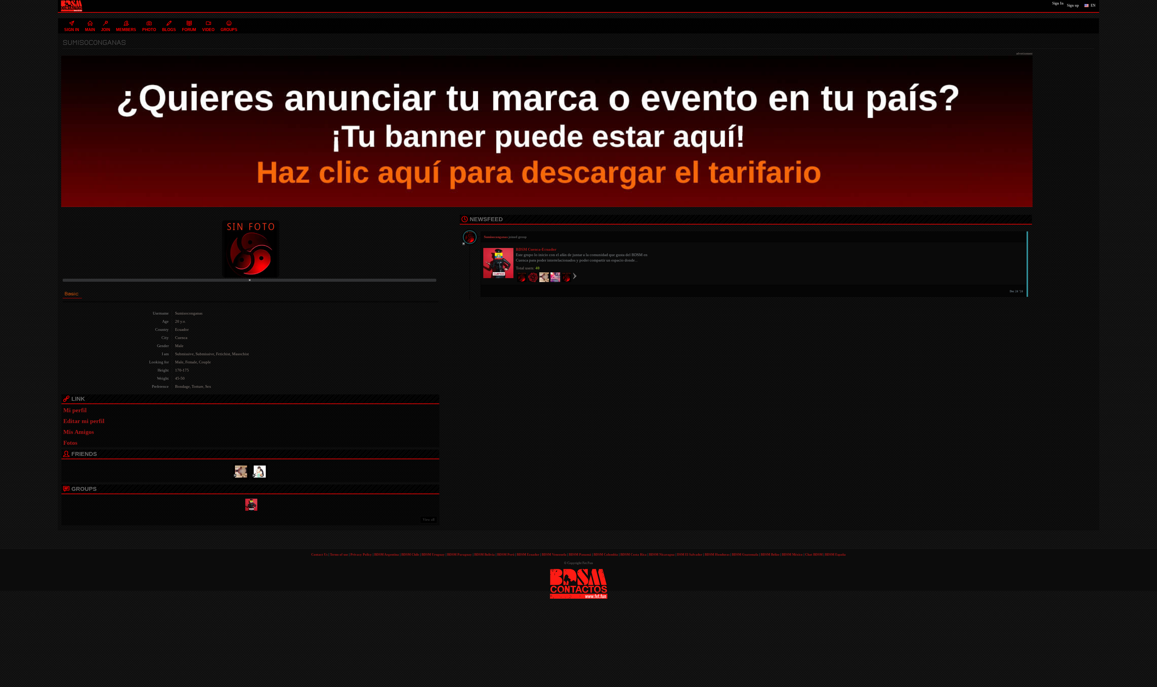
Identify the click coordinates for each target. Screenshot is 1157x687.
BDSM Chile (410, 554)
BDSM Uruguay (433, 554)
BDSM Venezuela (554, 554)
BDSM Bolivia (484, 554)
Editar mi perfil (84, 421)
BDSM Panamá (580, 554)
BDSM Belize (770, 554)
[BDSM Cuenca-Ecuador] (250, 504)
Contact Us (319, 554)
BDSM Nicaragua (662, 554)
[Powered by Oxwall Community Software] (578, 583)
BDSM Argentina (386, 554)
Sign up (1073, 5)
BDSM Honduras (717, 554)
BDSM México (792, 554)
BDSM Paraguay (459, 554)
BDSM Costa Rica (633, 554)
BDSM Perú (505, 554)
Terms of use (339, 554)
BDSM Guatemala (745, 554)
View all (428, 519)
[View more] (574, 276)
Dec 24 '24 (1016, 291)
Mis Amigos (78, 431)
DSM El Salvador (689, 554)
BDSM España (835, 554)
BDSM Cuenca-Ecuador (536, 249)
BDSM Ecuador (528, 554)
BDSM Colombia (606, 554)
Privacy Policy (361, 554)
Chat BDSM (814, 554)
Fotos (70, 442)
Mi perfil (75, 410)
